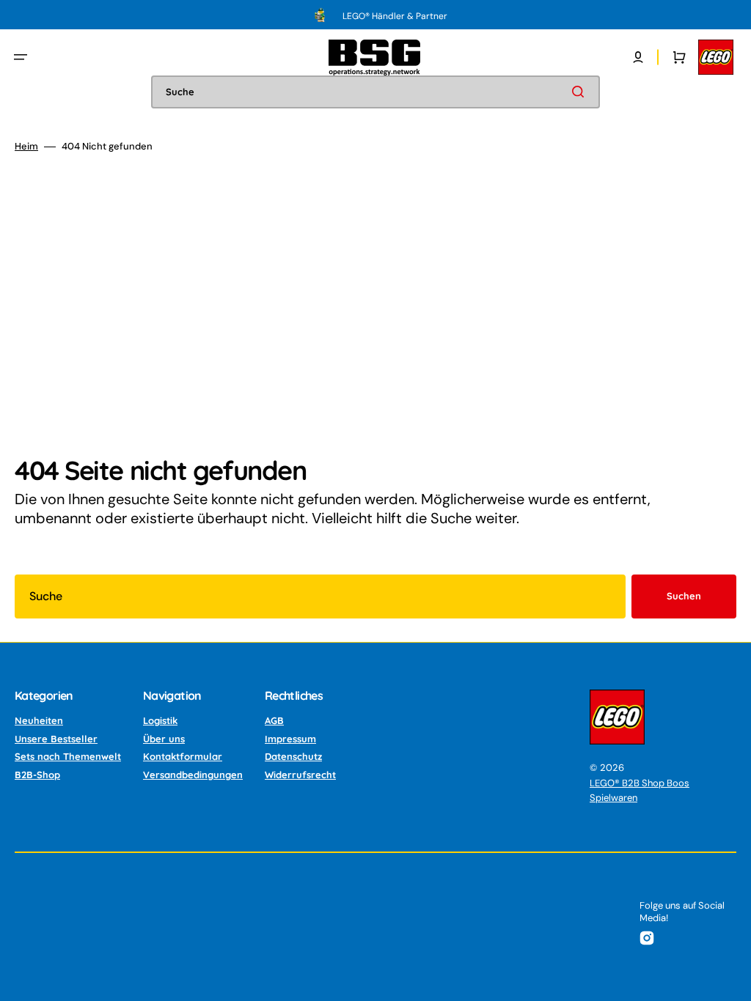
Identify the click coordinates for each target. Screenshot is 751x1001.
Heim (26, 146)
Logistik (160, 720)
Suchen (684, 596)
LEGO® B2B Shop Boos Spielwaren (639, 790)
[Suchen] (581, 91)
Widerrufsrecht (300, 774)
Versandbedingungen (193, 774)
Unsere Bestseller (56, 739)
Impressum (290, 739)
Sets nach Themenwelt (68, 756)
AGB (274, 720)
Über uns (164, 739)
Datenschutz (293, 756)
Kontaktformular (182, 756)
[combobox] (375, 91)
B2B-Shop (37, 774)
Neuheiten (39, 720)
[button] (20, 57)
